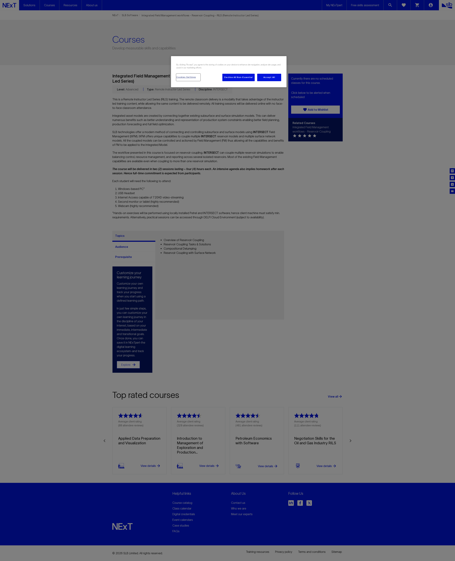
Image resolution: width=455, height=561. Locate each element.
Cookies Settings (186, 77)
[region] (229, 71)
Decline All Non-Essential (238, 77)
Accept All (269, 77)
